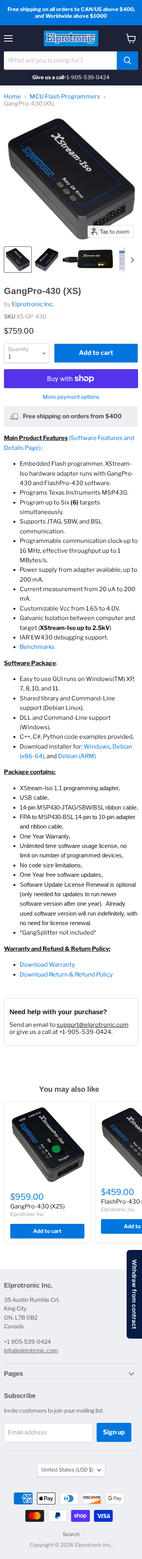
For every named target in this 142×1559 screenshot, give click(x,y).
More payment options (71, 397)
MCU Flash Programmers (65, 96)
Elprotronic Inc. (33, 304)
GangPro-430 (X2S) (37, 1206)
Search (71, 1534)
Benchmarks (37, 647)
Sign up (114, 1432)
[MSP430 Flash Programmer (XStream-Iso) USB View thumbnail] (47, 259)
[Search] (127, 60)
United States (67, 1469)
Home (12, 96)
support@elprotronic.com (93, 1024)
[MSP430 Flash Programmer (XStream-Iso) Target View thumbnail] (17, 259)
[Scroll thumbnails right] (131, 260)
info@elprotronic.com (31, 1350)
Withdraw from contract (134, 1294)
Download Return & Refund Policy (66, 974)
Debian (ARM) (77, 756)
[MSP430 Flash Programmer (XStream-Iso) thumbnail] (89, 259)
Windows (97, 746)
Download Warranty (47, 964)
